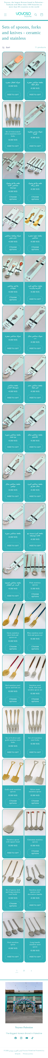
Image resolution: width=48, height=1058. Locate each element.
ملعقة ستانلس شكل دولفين (13, 485)
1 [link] (16, 971)
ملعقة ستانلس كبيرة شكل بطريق (35, 485)
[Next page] (31, 971)
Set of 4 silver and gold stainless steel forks (13, 740)
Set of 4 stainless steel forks (35, 739)
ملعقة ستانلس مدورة (13, 533)
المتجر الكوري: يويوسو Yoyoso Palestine (22, 1050)
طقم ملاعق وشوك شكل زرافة (35, 184)
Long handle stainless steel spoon (35, 944)
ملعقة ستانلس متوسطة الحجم (13, 386)
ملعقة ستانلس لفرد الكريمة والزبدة (35, 287)
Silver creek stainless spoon (35, 790)
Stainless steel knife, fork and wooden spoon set (35, 687)
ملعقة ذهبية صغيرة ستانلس (35, 237)
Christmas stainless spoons (35, 841)
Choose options (13, 198)
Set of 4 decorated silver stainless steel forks (13, 134)
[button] (5, 15)
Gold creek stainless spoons (13, 790)
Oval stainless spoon (13, 943)
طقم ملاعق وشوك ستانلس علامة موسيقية (13, 185)
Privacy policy (28, 1054)
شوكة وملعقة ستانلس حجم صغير (13, 237)
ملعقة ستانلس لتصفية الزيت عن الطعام (13, 584)
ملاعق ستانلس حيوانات (12, 287)
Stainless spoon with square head (13, 841)
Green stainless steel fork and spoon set (13, 635)
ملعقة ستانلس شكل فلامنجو (35, 436)
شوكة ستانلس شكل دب (35, 337)
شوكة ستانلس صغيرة (13, 336)
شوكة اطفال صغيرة (13, 82)
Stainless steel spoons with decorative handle (35, 892)
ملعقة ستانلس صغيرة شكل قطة (35, 83)
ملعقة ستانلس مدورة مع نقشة (13, 436)
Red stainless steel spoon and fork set (12, 686)
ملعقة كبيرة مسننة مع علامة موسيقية (35, 534)
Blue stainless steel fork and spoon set (35, 634)
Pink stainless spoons (35, 584)
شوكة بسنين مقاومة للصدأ (35, 133)
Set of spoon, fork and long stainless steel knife (13, 892)
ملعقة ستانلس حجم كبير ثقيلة (35, 386)
